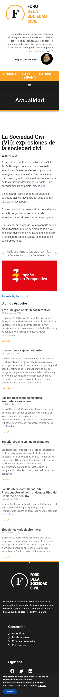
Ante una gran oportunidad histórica (26, 310)
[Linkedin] (30, 671)
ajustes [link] (42, 685)
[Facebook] (12, 671)
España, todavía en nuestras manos (25, 441)
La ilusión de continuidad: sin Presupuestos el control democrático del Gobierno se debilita (29, 492)
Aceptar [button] (9, 691)
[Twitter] (21, 671)
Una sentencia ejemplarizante (22, 350)
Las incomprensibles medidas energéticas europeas (22, 399)
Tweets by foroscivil (15, 296)
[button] (29, 85)
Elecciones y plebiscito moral (21, 529)
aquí (43, 186)
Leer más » (7, 341)
